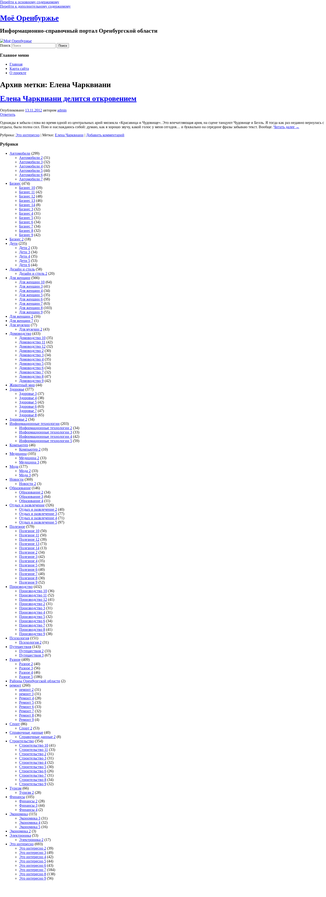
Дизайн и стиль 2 (33, 273)
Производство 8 (32, 629)
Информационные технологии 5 (45, 441)
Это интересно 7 (32, 870)
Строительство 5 (32, 767)
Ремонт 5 (26, 702)
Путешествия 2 (31, 651)
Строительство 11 (33, 750)
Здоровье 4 (28, 398)
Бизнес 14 (27, 205)
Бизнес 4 (26, 213)
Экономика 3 (29, 818)
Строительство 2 (32, 754)
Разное (15, 659)
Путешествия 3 (31, 655)
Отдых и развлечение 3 (38, 514)
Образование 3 (31, 496)
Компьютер (19, 445)
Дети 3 (24, 252)
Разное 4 (26, 672)
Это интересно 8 (32, 874)
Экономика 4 (29, 823)
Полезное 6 (28, 569)
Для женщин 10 (32, 282)
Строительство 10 (33, 745)
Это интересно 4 (32, 857)
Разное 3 (26, 668)
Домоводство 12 (32, 346)
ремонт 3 (26, 694)
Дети (14, 243)
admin (62, 110)
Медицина (18, 454)
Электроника (20, 835)
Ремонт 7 (26, 711)
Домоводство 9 (31, 381)
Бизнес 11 (27, 192)
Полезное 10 (29, 531)
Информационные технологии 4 (45, 436)
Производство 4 (32, 612)
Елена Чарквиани (69, 135)
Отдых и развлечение (27, 505)
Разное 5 (26, 677)
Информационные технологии (35, 424)
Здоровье (17, 389)
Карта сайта (19, 68)
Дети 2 (24, 248)
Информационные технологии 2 (45, 428)
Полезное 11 (29, 535)
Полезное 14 (29, 548)
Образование (20, 488)
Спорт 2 (25, 728)
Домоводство (20, 333)
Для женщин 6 (31, 299)
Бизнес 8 (26, 231)
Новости (17, 479)
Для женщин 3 (31, 286)
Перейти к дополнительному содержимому (35, 6)
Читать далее (286, 127)
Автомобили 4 (31, 166)
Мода (14, 466)
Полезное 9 (28, 582)
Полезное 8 (28, 578)
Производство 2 (32, 604)
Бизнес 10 (27, 188)
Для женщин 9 (31, 312)
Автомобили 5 (31, 170)
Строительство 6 (32, 771)
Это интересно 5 (32, 861)
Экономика (19, 814)
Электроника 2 (31, 840)
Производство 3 (32, 608)
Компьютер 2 (30, 449)
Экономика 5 (29, 827)
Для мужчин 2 (30, 329)
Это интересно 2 (32, 848)
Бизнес (15, 183)
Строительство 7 (32, 775)
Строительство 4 (32, 762)
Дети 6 (24, 265)
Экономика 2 (20, 831)
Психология (19, 638)
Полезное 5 (28, 565)
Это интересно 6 (32, 865)
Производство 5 (32, 617)
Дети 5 (24, 261)
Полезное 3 (28, 557)
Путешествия (20, 647)
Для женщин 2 (21, 316)
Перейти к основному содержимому (29, 2)
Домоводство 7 (31, 372)
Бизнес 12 (27, 196)
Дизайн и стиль (22, 269)
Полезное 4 (28, 561)
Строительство (22, 741)
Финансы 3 (28, 805)
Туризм (15, 788)
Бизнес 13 (27, 201)
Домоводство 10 (32, 338)
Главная (16, 64)
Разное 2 (26, 664)
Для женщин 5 (31, 295)
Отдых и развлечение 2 (38, 509)
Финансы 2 (28, 801)
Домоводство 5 (31, 364)
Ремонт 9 (26, 720)
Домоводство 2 (31, 351)
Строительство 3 (32, 758)
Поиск (5, 45)
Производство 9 (32, 634)
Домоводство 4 (31, 359)
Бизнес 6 (26, 222)
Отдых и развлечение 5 (38, 522)
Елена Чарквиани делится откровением (68, 98)
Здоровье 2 (18, 419)
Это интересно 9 (32, 878)
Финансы (17, 797)
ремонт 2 (26, 690)
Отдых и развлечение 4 (38, 518)
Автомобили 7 (31, 179)
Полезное (17, 527)
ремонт (15, 685)
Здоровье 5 (28, 402)
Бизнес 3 (26, 209)
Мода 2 (25, 471)
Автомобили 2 (31, 158)
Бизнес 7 (26, 226)
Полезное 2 (28, 552)
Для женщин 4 (31, 291)
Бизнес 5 (26, 218)
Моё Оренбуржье (29, 18)
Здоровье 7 (28, 411)
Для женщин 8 (31, 308)
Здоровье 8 (28, 415)
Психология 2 (30, 642)
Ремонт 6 (26, 707)
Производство (21, 587)
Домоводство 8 (31, 376)
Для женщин (20, 278)
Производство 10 (33, 591)
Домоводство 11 (32, 342)
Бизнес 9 (26, 235)
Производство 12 (33, 599)
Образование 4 (31, 501)
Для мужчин (20, 325)
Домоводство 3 (31, 355)
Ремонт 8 (26, 715)
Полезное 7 (28, 574)
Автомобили (20, 153)
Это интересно (28, 135)
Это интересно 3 (32, 853)
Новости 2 (27, 484)
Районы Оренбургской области (35, 681)
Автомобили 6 (31, 175)
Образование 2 (31, 492)
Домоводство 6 (31, 368)
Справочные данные (26, 732)
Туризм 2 (26, 792)
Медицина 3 (29, 462)
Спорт (15, 724)
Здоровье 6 (28, 406)
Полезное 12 (29, 539)
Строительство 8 (32, 780)
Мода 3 (25, 475)
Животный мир (22, 385)
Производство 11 (33, 595)
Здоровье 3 (28, 394)
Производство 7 (32, 625)
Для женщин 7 (31, 303)
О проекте (18, 73)
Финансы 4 (28, 810)
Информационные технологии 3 (45, 432)
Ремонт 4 (26, 698)
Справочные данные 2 (37, 737)
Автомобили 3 (31, 162)
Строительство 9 (32, 784)
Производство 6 (32, 621)
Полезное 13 (29, 544)
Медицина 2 (29, 458)
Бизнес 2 (17, 239)
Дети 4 (24, 256)
